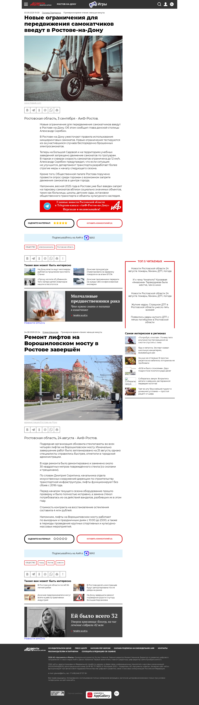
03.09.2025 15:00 (31, 13)
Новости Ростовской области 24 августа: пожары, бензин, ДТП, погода (149, 270)
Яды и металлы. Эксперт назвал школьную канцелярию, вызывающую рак (153, 350)
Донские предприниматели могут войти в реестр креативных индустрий (54, 597)
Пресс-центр (81, 648)
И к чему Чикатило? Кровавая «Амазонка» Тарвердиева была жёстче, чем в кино (150, 282)
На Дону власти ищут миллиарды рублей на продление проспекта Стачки (54, 271)
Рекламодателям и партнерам (63, 652)
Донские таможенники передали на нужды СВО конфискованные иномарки (103, 281)
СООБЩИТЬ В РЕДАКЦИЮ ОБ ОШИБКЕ (99, 652)
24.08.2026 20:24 (32, 332)
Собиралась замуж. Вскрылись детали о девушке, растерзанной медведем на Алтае (154, 381)
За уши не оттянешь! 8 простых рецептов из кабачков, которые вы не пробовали (156, 360)
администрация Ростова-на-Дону (40, 422)
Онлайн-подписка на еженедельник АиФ (134, 648)
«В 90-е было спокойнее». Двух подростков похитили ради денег (154, 369)
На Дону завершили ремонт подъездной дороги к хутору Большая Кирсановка (101, 597)
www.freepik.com (32, 103)
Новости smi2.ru (34, 322)
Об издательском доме (59, 648)
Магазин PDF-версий (100, 648)
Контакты (162, 648)
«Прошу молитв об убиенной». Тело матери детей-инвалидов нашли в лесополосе (52, 281)
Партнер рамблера (75, 693)
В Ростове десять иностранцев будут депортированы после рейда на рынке (102, 587)
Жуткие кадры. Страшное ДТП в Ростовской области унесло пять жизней (150, 307)
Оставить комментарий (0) (99, 223)
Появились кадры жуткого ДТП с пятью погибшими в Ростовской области (150, 320)
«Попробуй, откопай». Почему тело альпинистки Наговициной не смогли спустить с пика (155, 340)
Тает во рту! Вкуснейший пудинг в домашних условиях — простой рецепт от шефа (154, 391)
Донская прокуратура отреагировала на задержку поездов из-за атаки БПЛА (100, 271)
